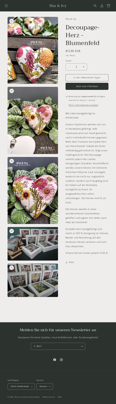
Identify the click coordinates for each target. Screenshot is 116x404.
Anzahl (68, 61)
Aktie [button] (71, 262)
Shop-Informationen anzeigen (83, 105)
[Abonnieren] (81, 346)
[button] (6, 5)
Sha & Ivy (19, 397)
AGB (59, 397)
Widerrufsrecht (49, 397)
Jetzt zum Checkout (87, 86)
